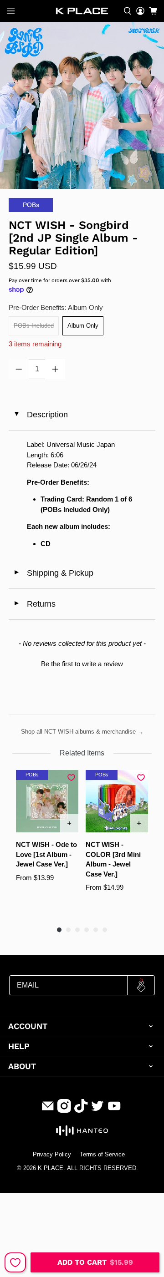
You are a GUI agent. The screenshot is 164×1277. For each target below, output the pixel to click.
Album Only (82, 325)
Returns (34, 603)
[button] (82, 663)
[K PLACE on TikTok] (81, 1110)
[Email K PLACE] (48, 1110)
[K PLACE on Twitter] (97, 1110)
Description (40, 414)
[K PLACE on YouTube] (114, 1110)
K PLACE (50, 1168)
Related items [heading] (82, 753)
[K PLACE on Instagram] (64, 1110)
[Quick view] (69, 823)
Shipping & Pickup (53, 573)
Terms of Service (102, 1154)
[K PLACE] (82, 11)
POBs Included (34, 325)
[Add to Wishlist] (15, 1262)
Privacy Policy (52, 1154)
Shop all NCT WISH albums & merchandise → (82, 731)
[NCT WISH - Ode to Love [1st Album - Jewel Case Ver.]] (47, 801)
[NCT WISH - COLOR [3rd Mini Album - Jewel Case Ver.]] (117, 801)
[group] (47, 844)
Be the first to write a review (82, 664)
